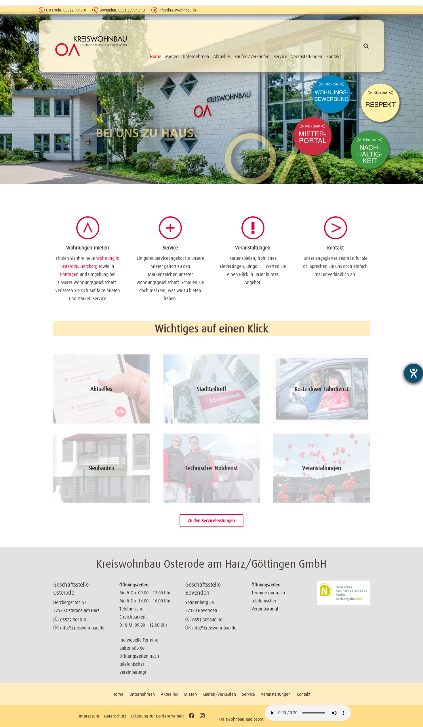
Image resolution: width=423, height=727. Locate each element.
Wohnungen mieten (87, 248)
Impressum (89, 715)
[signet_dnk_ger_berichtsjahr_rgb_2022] (343, 592)
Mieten (190, 694)
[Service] (170, 227)
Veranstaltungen (252, 248)
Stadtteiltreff (211, 389)
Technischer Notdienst (211, 468)
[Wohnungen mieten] (87, 227)
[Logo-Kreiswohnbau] (91, 46)
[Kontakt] (335, 227)
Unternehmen (142, 694)
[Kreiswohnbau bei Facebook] (192, 715)
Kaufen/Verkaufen (219, 694)
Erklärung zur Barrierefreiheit (157, 715)
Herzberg (88, 266)
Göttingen (69, 274)
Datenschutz (115, 715)
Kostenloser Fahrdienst (321, 389)
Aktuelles (101, 389)
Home (118, 694)
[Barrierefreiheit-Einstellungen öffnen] (413, 373)
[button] (366, 46)
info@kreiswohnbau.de (178, 10)
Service (170, 248)
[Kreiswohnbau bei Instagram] (202, 715)
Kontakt (335, 248)
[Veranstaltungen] (252, 227)
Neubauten (101, 468)
